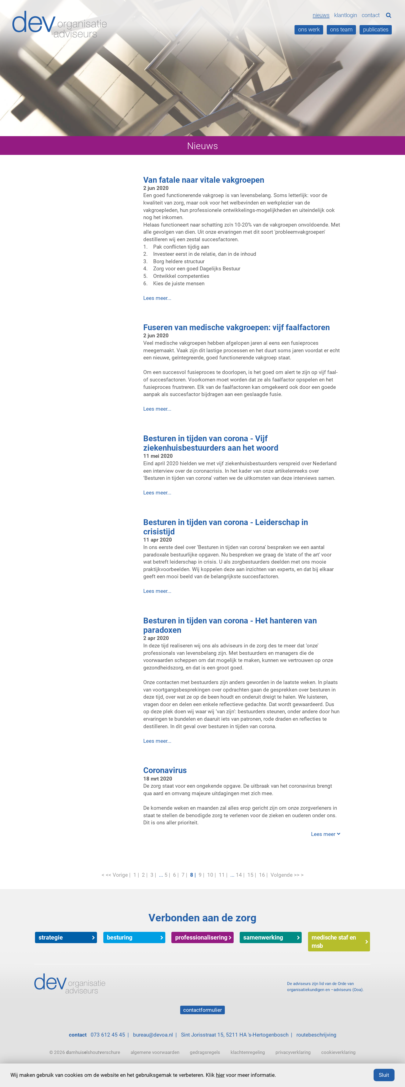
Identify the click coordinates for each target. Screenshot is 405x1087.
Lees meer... (157, 297)
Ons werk (309, 29)
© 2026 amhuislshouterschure (84, 1052)
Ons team (341, 29)
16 (262, 874)
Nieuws (321, 15)
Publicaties (375, 29)
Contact (371, 15)
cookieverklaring (338, 1052)
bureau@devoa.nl (153, 1034)
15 (250, 874)
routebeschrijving (316, 1034)
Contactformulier (202, 1009)
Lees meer (323, 833)
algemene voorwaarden (155, 1052)
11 (222, 874)
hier (220, 1074)
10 (210, 874)
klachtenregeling (248, 1052)
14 (239, 874)
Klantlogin (345, 15)
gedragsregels (205, 1052)
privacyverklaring (293, 1052)
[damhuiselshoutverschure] (61, 24)
